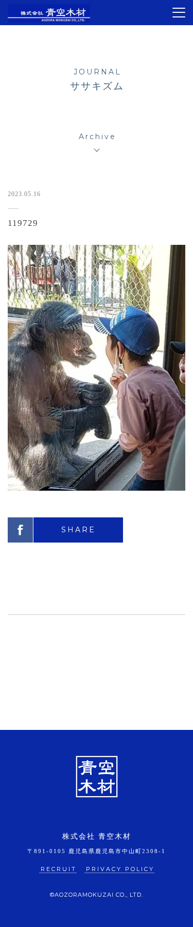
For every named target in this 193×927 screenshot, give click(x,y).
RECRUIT (59, 869)
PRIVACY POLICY (120, 869)
